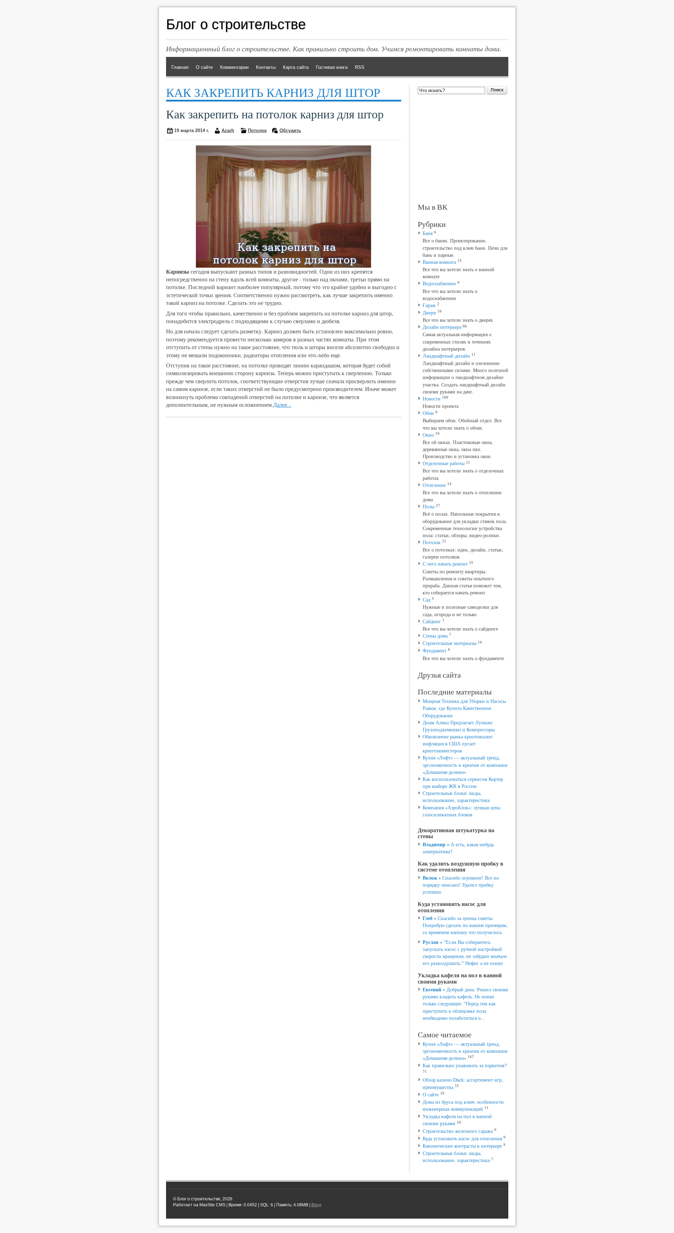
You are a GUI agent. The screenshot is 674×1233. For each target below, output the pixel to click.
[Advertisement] (463, 148)
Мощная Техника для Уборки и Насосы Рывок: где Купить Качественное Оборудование (464, 708)
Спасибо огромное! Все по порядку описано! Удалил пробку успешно (461, 884)
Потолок (257, 130)
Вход (316, 1204)
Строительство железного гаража (458, 1131)
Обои (428, 413)
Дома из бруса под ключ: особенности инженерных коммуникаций (463, 1105)
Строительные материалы (449, 643)
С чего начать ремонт (445, 563)
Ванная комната (439, 262)
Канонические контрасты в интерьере (462, 1145)
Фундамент (435, 650)
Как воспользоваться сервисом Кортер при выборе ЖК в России (463, 782)
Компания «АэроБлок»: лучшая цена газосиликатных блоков (461, 811)
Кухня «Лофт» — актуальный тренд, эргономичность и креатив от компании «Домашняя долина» (465, 764)
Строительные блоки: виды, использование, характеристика (456, 796)
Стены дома (435, 635)
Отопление (434, 485)
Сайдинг (432, 621)
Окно (428, 434)
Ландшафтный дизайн (446, 355)
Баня (427, 233)
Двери (429, 312)
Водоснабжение (439, 283)
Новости (432, 398)
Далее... (282, 404)
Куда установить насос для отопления (462, 1138)
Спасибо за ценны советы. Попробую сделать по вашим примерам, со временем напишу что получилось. (465, 925)
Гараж (429, 305)
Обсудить (290, 130)
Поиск (497, 89)
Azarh (228, 130)
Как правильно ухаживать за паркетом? (465, 1065)
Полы (428, 506)
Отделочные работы (443, 463)
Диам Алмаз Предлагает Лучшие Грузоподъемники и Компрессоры (459, 726)
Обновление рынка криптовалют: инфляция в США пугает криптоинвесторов (458, 743)
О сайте (431, 1094)
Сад (426, 599)
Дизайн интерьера (442, 327)
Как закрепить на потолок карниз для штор (275, 114)
